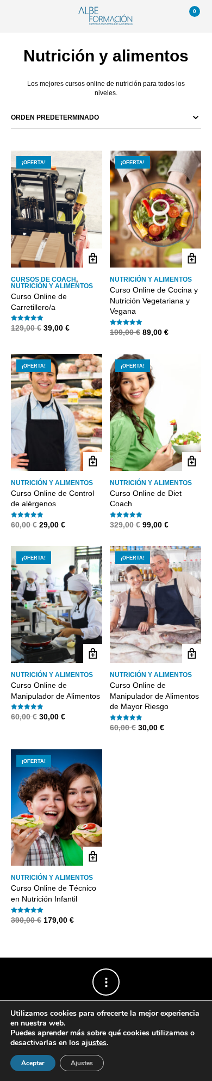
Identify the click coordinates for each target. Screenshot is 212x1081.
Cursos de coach (43, 279)
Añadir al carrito (92, 258)
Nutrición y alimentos (52, 286)
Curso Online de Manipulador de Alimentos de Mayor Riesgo (154, 696)
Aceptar (33, 1063)
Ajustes (82, 1063)
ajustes (94, 1043)
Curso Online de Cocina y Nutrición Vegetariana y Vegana (154, 300)
